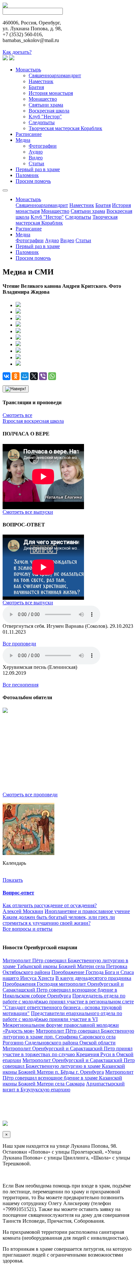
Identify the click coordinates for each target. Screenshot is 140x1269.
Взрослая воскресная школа (33, 421)
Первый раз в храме (38, 169)
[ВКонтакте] (6, 376)
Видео (36, 157)
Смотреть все (17, 415)
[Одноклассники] (16, 376)
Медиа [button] (23, 234)
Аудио (36, 152)
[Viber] (43, 376)
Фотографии (43, 146)
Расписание (29, 134)
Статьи (36, 163)
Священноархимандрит (55, 75)
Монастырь (28, 69)
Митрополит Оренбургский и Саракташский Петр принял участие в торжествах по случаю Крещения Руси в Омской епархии (68, 1054)
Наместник (41, 81)
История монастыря (51, 93)
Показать (13, 880)
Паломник (27, 175)
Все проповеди (19, 643)
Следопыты (42, 122)
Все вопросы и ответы (27, 929)
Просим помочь (33, 181)
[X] (34, 376)
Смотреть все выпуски (28, 512)
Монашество (43, 99)
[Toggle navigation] (5, 190)
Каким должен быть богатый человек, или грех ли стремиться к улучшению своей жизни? (59, 920)
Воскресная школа (49, 110)
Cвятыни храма (46, 105)
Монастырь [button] (28, 199)
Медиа (23, 140)
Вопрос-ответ (18, 892)
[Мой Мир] (25, 376)
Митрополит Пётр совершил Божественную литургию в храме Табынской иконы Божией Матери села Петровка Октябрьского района (65, 966)
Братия (36, 87)
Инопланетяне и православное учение (87, 911)
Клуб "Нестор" (45, 116)
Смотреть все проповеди (30, 794)
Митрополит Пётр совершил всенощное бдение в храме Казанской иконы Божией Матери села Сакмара (68, 1077)
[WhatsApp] (52, 376)
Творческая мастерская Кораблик (65, 128)
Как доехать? (17, 52)
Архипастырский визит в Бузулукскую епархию (64, 1086)
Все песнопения (20, 684)
